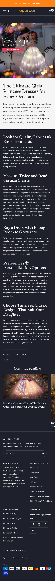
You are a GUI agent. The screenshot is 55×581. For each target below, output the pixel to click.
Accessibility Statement (40, 496)
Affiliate (33, 482)
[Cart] (50, 11)
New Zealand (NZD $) (13, 550)
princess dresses (20, 107)
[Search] (9, 11)
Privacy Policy (36, 487)
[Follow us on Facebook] (33, 524)
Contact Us (35, 472)
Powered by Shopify (20, 558)
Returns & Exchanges (12, 518)
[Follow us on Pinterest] (45, 524)
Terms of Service (37, 491)
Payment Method (10, 533)
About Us (34, 468)
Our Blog (34, 477)
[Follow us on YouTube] (33, 530)
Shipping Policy (9, 514)
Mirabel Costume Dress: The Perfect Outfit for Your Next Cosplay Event (24, 405)
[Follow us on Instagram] (39, 524)
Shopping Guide (10, 528)
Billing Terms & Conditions (41, 501)
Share (5, 359)
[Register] (43, 454)
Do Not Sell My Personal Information (13, 539)
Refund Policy (9, 523)
